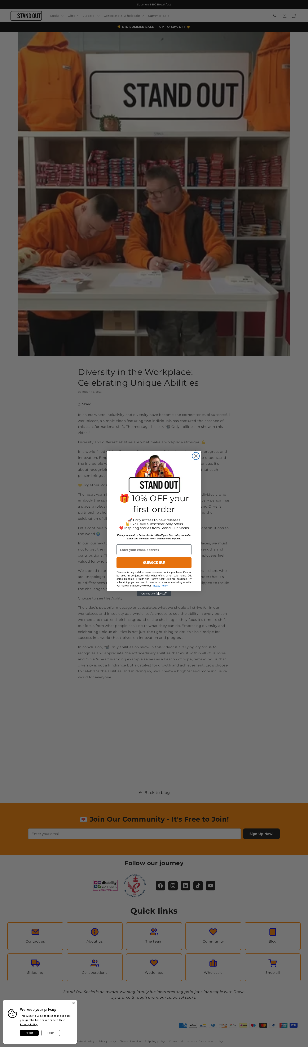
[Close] (73, 1003)
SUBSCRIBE (154, 563)
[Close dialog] (195, 456)
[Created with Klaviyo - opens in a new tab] (154, 593)
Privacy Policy (29, 1024)
